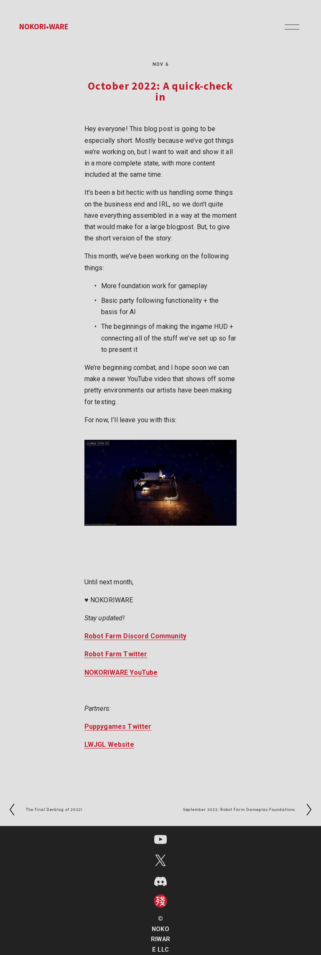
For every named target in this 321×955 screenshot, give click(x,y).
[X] (160, 860)
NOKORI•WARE (44, 26)
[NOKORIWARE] (160, 839)
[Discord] (160, 881)
